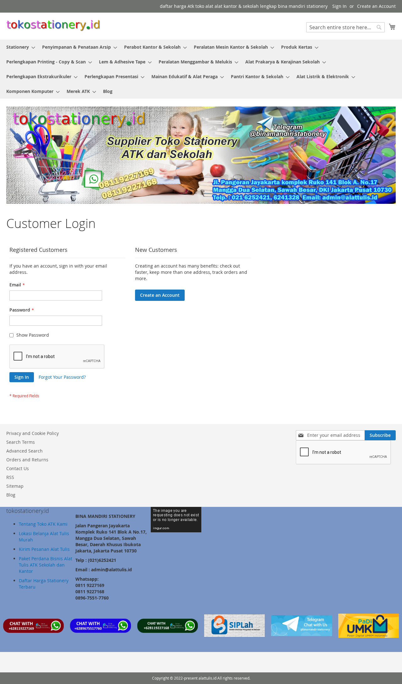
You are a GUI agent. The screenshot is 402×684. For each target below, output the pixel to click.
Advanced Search (24, 451)
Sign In (339, 6)
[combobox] (345, 27)
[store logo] (53, 26)
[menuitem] (19, 47)
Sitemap (15, 486)
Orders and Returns (27, 460)
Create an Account (376, 6)
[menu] (201, 69)
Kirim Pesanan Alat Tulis (44, 549)
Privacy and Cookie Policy (32, 433)
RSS (10, 477)
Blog (10, 495)
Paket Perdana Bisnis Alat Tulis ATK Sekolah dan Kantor (45, 565)
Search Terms (20, 442)
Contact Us (17, 468)
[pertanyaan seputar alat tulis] (301, 634)
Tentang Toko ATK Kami (43, 524)
